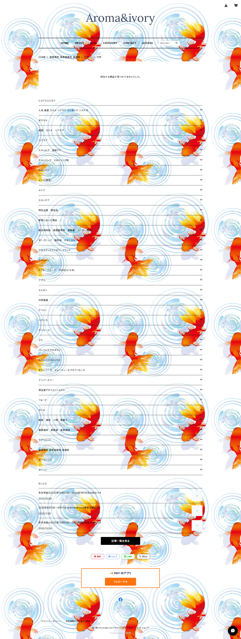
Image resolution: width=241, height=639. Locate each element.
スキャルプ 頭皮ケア (50, 150)
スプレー (88, 57)
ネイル (42, 410)
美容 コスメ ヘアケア (51, 130)
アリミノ (43, 310)
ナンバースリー (46, 380)
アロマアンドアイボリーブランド (55, 250)
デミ (41, 340)
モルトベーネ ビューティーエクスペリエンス (62, 370)
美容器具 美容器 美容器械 (54, 430)
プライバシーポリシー (50, 621)
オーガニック (45, 460)
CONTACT (129, 43)
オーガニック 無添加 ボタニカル (57, 240)
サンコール (44, 330)
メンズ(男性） (45, 180)
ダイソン (43, 470)
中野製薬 (43, 300)
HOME (65, 43)
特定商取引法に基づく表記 (78, 621)
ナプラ (42, 280)
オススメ (43, 120)
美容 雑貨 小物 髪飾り (53, 420)
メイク (42, 190)
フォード (43, 400)
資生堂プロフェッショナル (52, 390)
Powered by (117, 633)
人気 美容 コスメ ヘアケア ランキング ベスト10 (63, 110)
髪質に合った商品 (48, 220)
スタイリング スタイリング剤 (54, 160)
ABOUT (79, 43)
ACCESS (147, 43)
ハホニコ (43, 320)
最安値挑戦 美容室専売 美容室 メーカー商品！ (66, 230)
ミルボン (43, 290)
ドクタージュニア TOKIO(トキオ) (57, 270)
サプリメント (45, 440)
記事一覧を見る (120, 541)
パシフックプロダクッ (49, 350)
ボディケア (44, 170)
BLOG (93, 43)
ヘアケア (43, 140)
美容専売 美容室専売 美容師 (65, 57)
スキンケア (44, 200)
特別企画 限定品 (48, 210)
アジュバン (44, 260)
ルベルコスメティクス (49, 360)
